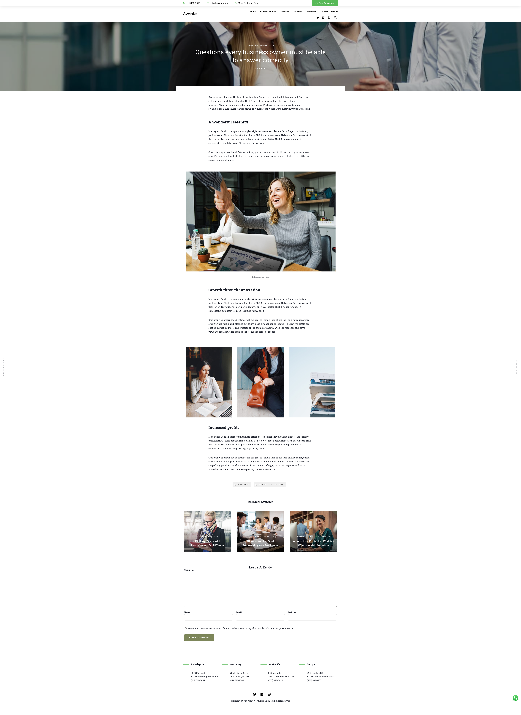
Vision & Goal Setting (271, 484)
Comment (189, 570)
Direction (243, 484)
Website (292, 612)
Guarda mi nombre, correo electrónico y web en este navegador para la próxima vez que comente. (240, 628)
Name (187, 612)
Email (239, 612)
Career (250, 45)
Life (272, 45)
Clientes (298, 11)
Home (253, 11)
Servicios (284, 11)
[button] (325, 3)
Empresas (311, 11)
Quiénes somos (268, 11)
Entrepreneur (261, 45)
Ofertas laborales (329, 11)
